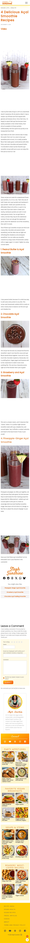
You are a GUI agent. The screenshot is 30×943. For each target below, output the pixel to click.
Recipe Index (9, 906)
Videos (7, 919)
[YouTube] (10, 742)
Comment (6, 659)
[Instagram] (20, 742)
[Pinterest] (5, 742)
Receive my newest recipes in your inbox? (14, 678)
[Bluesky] (15, 742)
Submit (8, 682)
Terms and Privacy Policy (14, 925)
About (6, 922)
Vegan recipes (10, 912)
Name (4, 644)
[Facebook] (25, 742)
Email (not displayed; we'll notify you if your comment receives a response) (13, 652)
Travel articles (10, 915)
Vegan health (9, 909)
